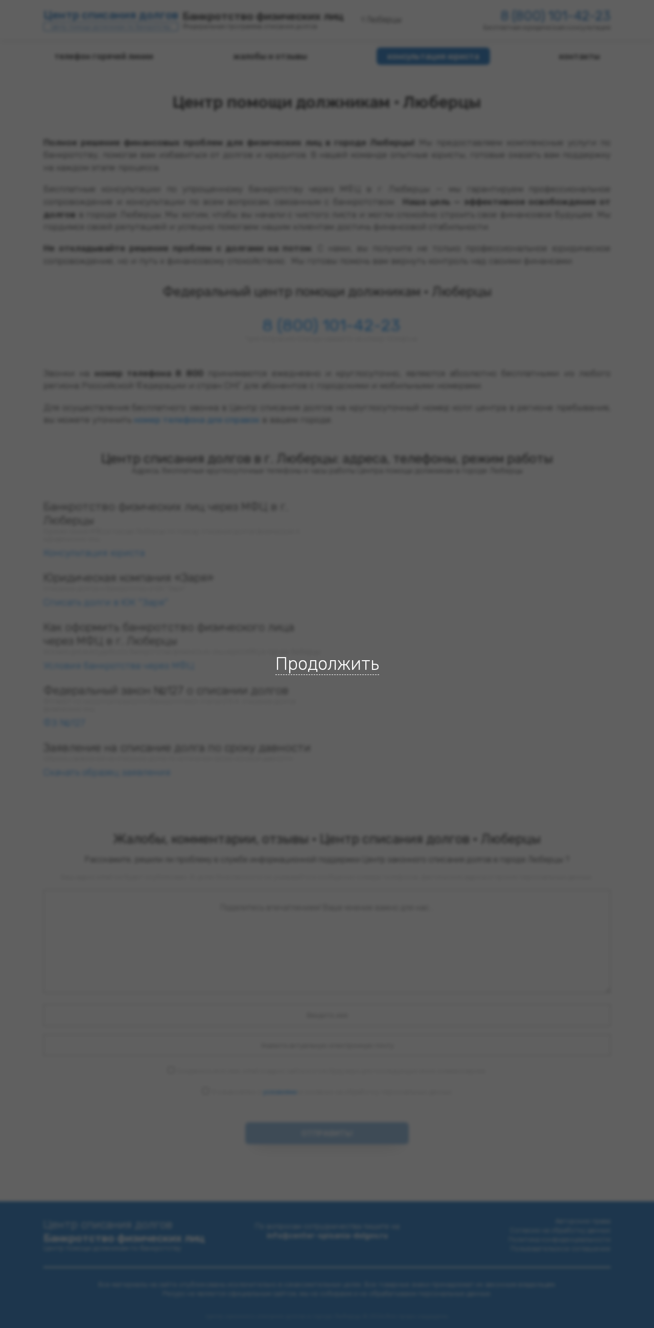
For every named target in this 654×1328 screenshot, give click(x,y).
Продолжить (327, 663)
